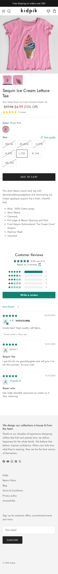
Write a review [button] (29, 295)
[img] (10, 316)
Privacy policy (10, 495)
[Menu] (3, 11)
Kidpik (12, 562)
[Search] (10, 11)
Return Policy (9, 480)
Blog (5, 485)
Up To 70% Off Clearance (29, 4)
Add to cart (29, 177)
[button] (14, 272)
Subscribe (12, 540)
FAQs (5, 475)
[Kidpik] (29, 11)
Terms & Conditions (13, 490)
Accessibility (9, 500)
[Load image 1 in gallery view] (29, 44)
